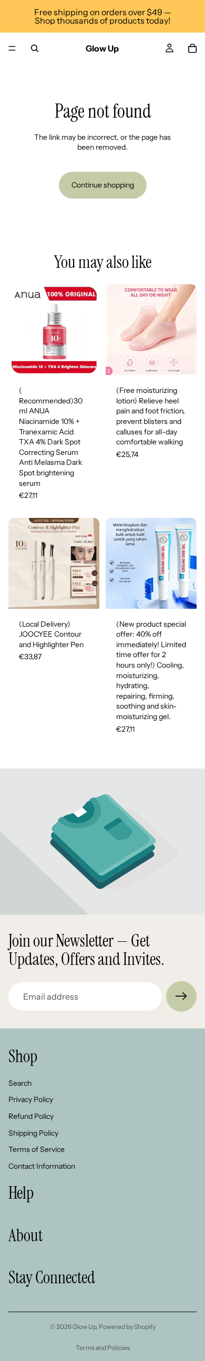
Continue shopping (102, 185)
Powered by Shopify (127, 1327)
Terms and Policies (103, 1348)
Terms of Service (36, 1149)
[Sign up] (181, 996)
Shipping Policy (33, 1132)
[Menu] (12, 48)
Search (20, 1083)
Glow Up (84, 1327)
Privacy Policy (30, 1099)
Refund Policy (31, 1116)
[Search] (34, 48)
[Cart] (192, 48)
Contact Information (41, 1166)
